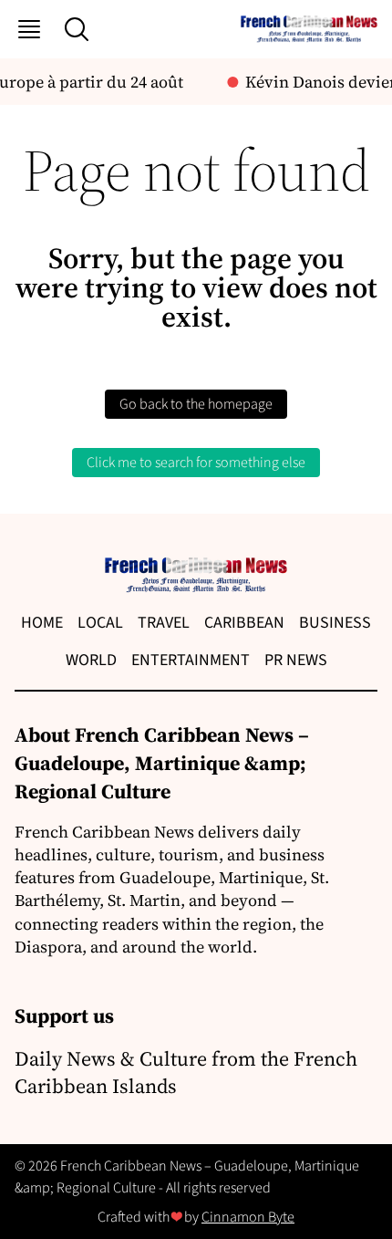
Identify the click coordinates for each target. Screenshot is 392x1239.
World (91, 660)
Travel (164, 622)
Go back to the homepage (196, 404)
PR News (295, 660)
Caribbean (244, 622)
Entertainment (190, 660)
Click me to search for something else (196, 463)
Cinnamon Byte (247, 1217)
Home (42, 622)
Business (335, 622)
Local (100, 622)
